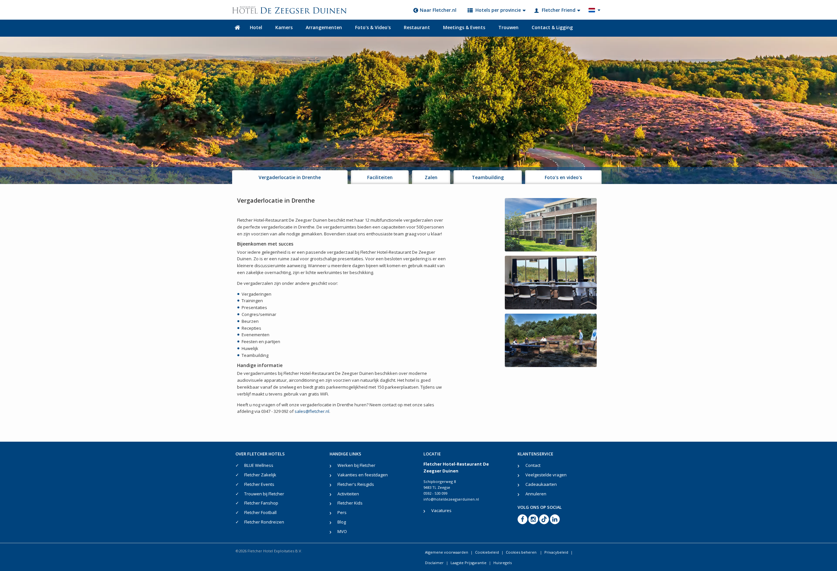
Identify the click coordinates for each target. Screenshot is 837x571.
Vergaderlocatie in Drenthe (290, 177)
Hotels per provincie (498, 10)
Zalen (431, 177)
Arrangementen (324, 27)
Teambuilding (488, 177)
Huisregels (502, 562)
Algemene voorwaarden (446, 552)
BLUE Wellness (258, 465)
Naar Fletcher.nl (438, 10)
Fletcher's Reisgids (355, 484)
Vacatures (441, 510)
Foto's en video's (563, 177)
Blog (341, 522)
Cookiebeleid (487, 552)
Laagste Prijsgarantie (469, 562)
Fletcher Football (260, 512)
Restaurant (417, 27)
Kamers (284, 27)
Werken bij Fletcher (356, 465)
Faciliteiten (380, 177)
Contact (532, 465)
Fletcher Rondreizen (264, 522)
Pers (342, 512)
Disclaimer (434, 562)
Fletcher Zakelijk (260, 475)
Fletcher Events (259, 484)
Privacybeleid (556, 552)
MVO (342, 531)
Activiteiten (348, 494)
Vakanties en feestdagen (362, 475)
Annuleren (535, 494)
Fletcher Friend (558, 10)
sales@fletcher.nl (312, 411)
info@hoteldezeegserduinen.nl (451, 499)
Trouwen (508, 27)
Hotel (256, 27)
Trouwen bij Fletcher (264, 494)
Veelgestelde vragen (546, 475)
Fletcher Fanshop (261, 503)
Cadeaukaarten (541, 484)
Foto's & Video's (373, 27)
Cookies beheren (522, 552)
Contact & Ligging (552, 27)
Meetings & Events (464, 27)
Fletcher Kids (350, 503)
